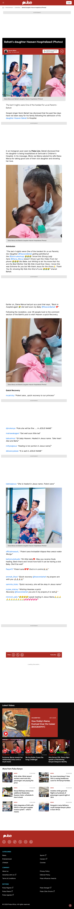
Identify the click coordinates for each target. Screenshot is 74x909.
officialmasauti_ (12, 551)
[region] (37, 752)
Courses (42, 862)
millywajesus (11, 446)
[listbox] (37, 752)
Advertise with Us (8, 875)
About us (5, 871)
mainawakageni (12, 433)
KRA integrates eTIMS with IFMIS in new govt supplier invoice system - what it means (23, 808)
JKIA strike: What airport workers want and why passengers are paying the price (23, 779)
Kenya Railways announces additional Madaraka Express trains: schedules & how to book (23, 794)
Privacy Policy (45, 871)
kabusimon (10, 438)
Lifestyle (5, 862)
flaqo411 (9, 569)
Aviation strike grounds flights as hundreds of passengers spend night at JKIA (60, 794)
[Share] (62, 51)
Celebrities (17, 7)
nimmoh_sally (12, 597)
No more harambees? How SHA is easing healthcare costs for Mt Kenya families (60, 778)
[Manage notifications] (70, 905)
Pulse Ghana (6, 891)
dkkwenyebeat (12, 451)
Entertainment (9, 7)
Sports (42, 855)
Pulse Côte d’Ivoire (46, 891)
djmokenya (10, 428)
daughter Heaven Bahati (16, 118)
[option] (13, 752)
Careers (42, 859)
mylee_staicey (12, 589)
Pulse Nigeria (6, 888)
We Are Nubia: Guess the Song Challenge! (34, 758)
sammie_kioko (12, 584)
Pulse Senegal (44, 888)
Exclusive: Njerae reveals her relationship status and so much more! (12, 759)
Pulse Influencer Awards (48, 878)
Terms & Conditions (9, 878)
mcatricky (10, 395)
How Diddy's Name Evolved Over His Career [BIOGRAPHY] (43, 724)
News (15, 773)
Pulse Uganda (7, 895)
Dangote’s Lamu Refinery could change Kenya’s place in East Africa (60, 807)
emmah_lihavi (12, 577)
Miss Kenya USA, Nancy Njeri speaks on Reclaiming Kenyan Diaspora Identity (59, 759)
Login (69, 2)
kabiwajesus (11, 484)
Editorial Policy (45, 875)
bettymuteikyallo (13, 559)
